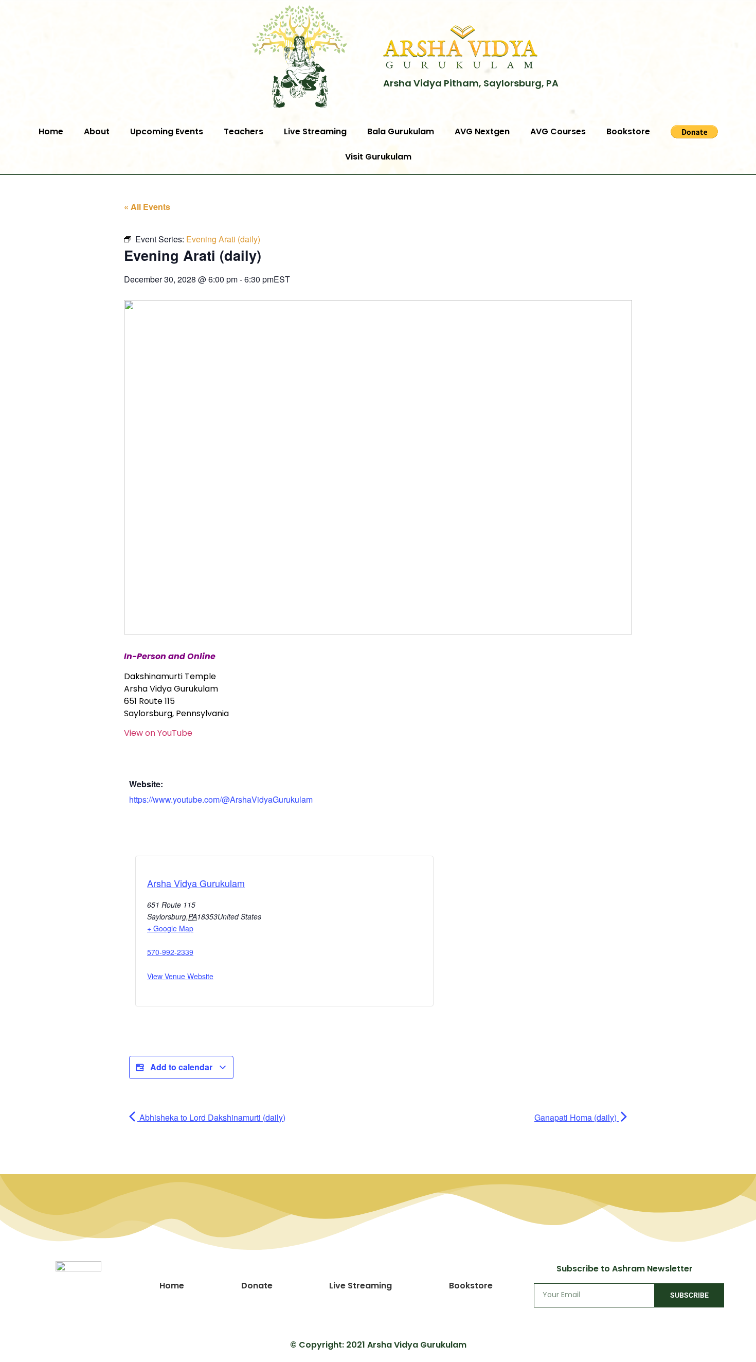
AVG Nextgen (482, 131)
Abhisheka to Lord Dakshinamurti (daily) (211, 1117)
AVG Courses (558, 131)
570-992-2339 (170, 952)
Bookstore (628, 131)
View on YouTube (158, 733)
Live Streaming (315, 131)
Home (51, 131)
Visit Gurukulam (378, 157)
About (97, 131)
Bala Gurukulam (400, 131)
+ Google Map (170, 928)
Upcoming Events (166, 131)
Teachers (243, 131)
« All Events (147, 207)
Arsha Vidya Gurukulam (196, 883)
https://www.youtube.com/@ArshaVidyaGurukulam (221, 799)
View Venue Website (180, 976)
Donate (257, 1286)
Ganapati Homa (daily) (576, 1117)
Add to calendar (181, 1067)
